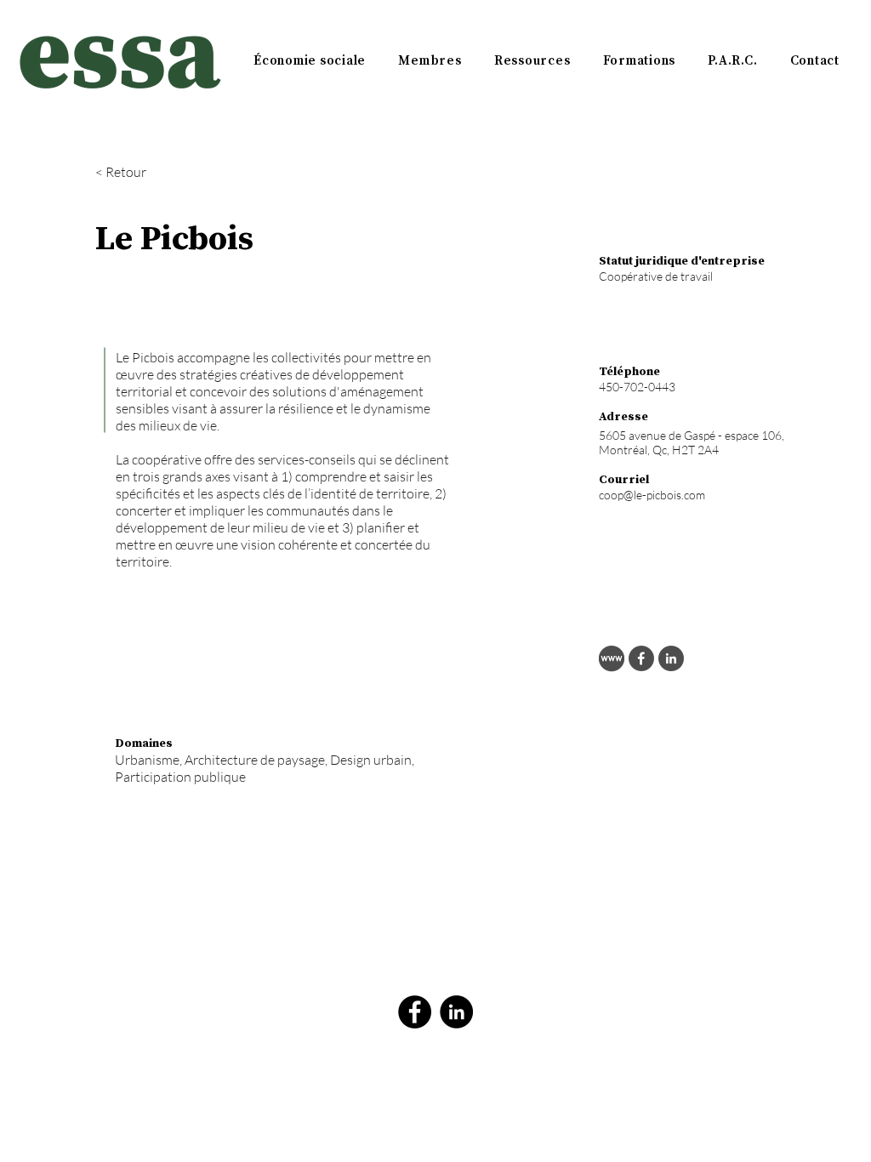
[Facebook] (414, 1011)
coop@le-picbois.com (652, 494)
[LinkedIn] (456, 1011)
